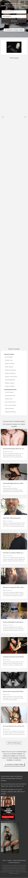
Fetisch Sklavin (9, 363)
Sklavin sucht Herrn (11, 376)
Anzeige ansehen (8, 99)
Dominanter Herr (10, 395)
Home (4, 860)
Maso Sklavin (9, 367)
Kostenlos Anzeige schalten (15, 30)
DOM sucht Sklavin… (9, 177)
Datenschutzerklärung (19, 860)
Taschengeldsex (10, 380)
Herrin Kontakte (13, 758)
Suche (14, 21)
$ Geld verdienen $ (14, 862)
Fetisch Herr (9, 399)
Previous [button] (3, 116)
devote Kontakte (17, 754)
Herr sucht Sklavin (10, 405)
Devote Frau (9, 360)
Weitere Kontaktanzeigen (14, 743)
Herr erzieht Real (10, 402)
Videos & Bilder (9, 386)
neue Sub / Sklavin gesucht (11, 518)
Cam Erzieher (9, 392)
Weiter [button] (25, 116)
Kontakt (9, 860)
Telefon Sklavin (9, 383)
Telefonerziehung (10, 412)
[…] (24, 734)
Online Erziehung (10, 370)
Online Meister (9, 408)
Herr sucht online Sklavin (11, 272)
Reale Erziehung (10, 373)
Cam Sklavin (9, 357)
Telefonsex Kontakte (9, 756)
